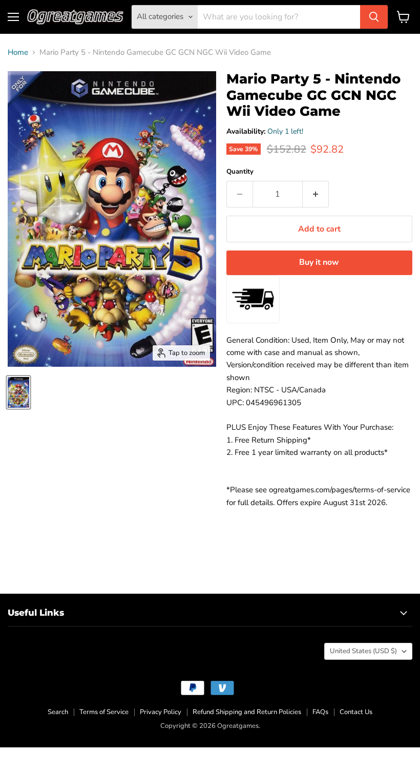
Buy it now (319, 262)
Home (18, 52)
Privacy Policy (160, 712)
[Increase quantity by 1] (316, 194)
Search (58, 712)
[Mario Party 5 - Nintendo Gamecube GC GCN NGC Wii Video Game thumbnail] (18, 392)
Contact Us (356, 712)
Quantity (240, 172)
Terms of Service (104, 712)
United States (363, 651)
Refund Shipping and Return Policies (247, 712)
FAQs (320, 712)
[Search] (374, 17)
